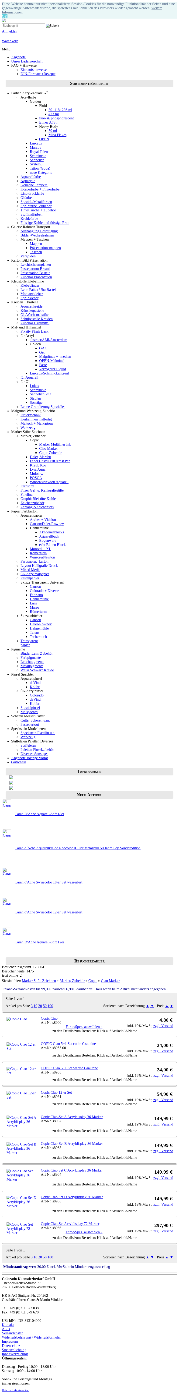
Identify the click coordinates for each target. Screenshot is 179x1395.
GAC (43, 348)
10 (35, 1006)
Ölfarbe (26, 198)
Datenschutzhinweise (15, 1390)
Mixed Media (30, 570)
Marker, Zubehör (72, 981)
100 (50, 1006)
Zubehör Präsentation (36, 277)
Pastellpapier (30, 578)
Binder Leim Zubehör (37, 653)
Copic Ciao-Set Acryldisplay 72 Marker (70, 1224)
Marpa (34, 607)
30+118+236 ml (60, 110)
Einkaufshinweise (34, 70)
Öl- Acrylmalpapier (35, 574)
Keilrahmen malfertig (36, 419)
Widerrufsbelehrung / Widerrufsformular (31, 1337)
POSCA (36, 478)
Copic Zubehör (50, 453)
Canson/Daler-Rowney (47, 524)
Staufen (35, 398)
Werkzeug (28, 428)
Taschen (36, 252)
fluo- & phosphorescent (56, 118)
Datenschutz (11, 1346)
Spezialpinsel (30, 708)
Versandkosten (12, 1333)
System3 (36, 164)
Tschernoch (38, 637)
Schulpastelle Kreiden (37, 319)
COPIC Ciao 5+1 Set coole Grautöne (68, 1044)
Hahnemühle (39, 599)
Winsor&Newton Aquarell (49, 482)
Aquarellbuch (49, 536)
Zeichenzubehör (32, 503)
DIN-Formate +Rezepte (38, 74)
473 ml (53, 114)
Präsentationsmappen (45, 248)
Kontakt (8, 1325)
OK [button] (4, 16)
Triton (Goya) (40, 168)
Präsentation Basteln (35, 273)
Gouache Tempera (34, 185)
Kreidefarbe (29, 218)
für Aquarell (29, 377)
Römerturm (38, 553)
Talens (34, 632)
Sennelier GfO (40, 394)
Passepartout (30, 724)
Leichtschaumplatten (36, 264)
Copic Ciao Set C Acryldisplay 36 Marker (72, 1170)
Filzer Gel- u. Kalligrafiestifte (42, 490)
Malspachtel (29, 712)
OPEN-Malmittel (51, 361)
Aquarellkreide (31, 306)
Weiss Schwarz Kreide (37, 670)
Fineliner (27, 494)
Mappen (36, 244)
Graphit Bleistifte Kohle (38, 499)
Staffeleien (28, 745)
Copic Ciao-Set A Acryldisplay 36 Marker (72, 1117)
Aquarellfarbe (31, 177)
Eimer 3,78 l (48, 122)
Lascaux (36, 143)
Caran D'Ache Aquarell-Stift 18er (39, 814)
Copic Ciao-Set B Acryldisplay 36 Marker (72, 1144)
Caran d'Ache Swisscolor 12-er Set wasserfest (48, 912)
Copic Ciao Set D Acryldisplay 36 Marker (72, 1197)
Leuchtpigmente (32, 662)
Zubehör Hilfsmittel (35, 323)
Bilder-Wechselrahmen (37, 235)
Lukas (34, 386)
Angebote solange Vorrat (29, 758)
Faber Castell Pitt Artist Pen (50, 461)
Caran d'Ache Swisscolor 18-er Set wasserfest (48, 882)
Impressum (10, 1341)
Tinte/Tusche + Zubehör (38, 210)
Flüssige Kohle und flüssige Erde (45, 223)
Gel (42, 352)
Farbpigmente (31, 658)
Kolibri (35, 687)
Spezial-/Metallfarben (36, 202)
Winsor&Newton (42, 557)
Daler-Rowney (41, 624)
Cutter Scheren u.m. (35, 720)
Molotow (36, 474)
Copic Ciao (49, 1018)
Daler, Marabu (40, 457)
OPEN (44, 139)
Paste (43, 365)
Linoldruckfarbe (32, 193)
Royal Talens (39, 152)
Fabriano (36, 595)
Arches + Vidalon (43, 520)
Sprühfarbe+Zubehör (36, 206)
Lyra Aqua (37, 469)
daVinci (35, 683)
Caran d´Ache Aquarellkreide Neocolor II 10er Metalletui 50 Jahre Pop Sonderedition (78, 848)
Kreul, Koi (38, 465)
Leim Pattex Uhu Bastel (38, 290)
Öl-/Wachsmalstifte (34, 315)
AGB (6, 1329)
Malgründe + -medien (55, 356)
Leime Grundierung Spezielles (43, 407)
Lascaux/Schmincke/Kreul (49, 373)
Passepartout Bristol (35, 269)
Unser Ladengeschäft (26, 61)
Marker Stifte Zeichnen (39, 981)
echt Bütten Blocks (53, 545)
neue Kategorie (41, 172)
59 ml (52, 131)
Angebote (18, 57)
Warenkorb (10, 41)
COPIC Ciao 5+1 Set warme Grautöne (69, 1068)
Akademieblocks (51, 532)
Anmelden (9, 31)
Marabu (35, 147)
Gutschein (18, 762)
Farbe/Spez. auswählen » (84, 1027)
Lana (33, 603)
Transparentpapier (29, 643)
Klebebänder (30, 285)
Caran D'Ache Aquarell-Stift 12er (39, 942)
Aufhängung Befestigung (39, 231)
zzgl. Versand (163, 1026)
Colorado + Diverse (44, 591)
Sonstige (36, 402)
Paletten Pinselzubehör (37, 750)
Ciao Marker (48, 448)
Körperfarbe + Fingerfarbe (40, 189)
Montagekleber (32, 294)
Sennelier (37, 160)
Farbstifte (27, 486)
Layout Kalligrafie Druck (39, 566)
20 (40, 1006)
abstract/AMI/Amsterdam (48, 340)
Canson (35, 586)
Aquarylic (28, 181)
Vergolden (28, 256)
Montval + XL (40, 549)
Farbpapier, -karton (34, 561)
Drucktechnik (31, 415)
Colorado (37, 695)
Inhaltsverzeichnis (15, 1354)
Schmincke (38, 156)
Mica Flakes (57, 135)
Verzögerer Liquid (52, 369)
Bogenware (47, 540)
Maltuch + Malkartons (37, 423)
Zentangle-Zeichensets (37, 507)
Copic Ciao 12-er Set (56, 1092)
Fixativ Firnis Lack (34, 331)
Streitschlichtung (14, 1350)
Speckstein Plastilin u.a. (38, 733)
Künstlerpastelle (32, 310)
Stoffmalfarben (31, 214)
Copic (92, 981)
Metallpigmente (32, 666)
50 (45, 1006)
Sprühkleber (29, 298)
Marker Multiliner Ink (55, 444)
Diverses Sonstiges (34, 754)
